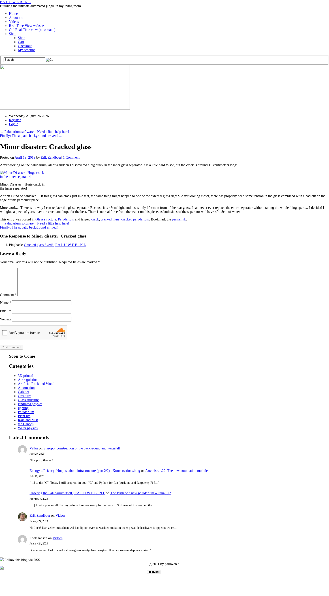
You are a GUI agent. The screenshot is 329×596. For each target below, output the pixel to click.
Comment (8, 295)
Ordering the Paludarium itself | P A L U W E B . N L (67, 493)
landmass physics (30, 404)
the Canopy (26, 424)
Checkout (25, 46)
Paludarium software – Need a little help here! (34, 132)
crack (95, 219)
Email (5, 311)
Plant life (24, 416)
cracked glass (110, 219)
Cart (21, 42)
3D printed (25, 376)
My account (26, 50)
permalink (179, 219)
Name (5, 302)
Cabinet (23, 392)
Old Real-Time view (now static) (32, 30)
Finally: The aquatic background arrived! (31, 136)
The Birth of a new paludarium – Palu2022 (140, 493)
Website (5, 319)
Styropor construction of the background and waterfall (81, 448)
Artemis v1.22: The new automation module (176, 471)
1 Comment (71, 157)
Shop (12, 34)
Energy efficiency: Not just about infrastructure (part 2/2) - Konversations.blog (85, 471)
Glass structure (45, 219)
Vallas (34, 448)
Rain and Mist (28, 420)
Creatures (24, 396)
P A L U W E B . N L (15, 2)
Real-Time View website (26, 26)
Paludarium (66, 219)
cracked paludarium (135, 219)
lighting (23, 408)
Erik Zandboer (51, 157)
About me (16, 17)
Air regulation (28, 380)
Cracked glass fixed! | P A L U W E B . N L (55, 245)
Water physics (28, 428)
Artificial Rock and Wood (36, 384)
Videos (14, 22)
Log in (13, 124)
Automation (26, 388)
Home (13, 13)
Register (15, 120)
